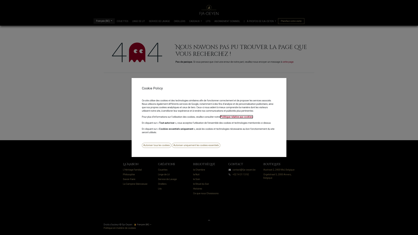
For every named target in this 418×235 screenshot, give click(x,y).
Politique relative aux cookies (236, 117)
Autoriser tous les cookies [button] (156, 145)
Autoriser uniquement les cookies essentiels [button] (196, 145)
